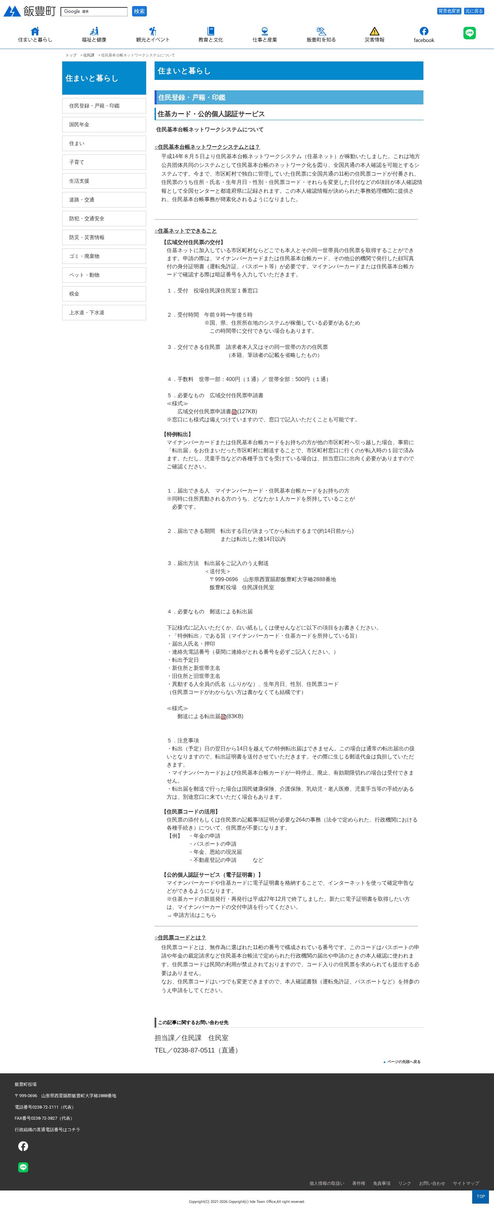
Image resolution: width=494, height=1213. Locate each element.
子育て (76, 162)
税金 (74, 293)
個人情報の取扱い (327, 1183)
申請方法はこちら (194, 915)
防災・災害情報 (87, 237)
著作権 (358, 1183)
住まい (76, 143)
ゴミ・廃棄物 (84, 256)
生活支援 (79, 181)
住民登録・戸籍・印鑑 (94, 105)
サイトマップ (466, 1183)
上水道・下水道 (87, 312)
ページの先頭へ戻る (404, 1062)
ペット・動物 (84, 275)
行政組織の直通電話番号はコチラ (47, 1129)
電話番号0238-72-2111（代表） (45, 1107)
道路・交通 (81, 199)
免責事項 (381, 1183)
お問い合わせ (432, 1183)
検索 (139, 11)
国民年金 (79, 124)
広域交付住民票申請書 (217, 411)
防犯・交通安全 (87, 218)
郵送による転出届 (210, 716)
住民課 (88, 55)
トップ (71, 55)
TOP (481, 1196)
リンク (404, 1183)
